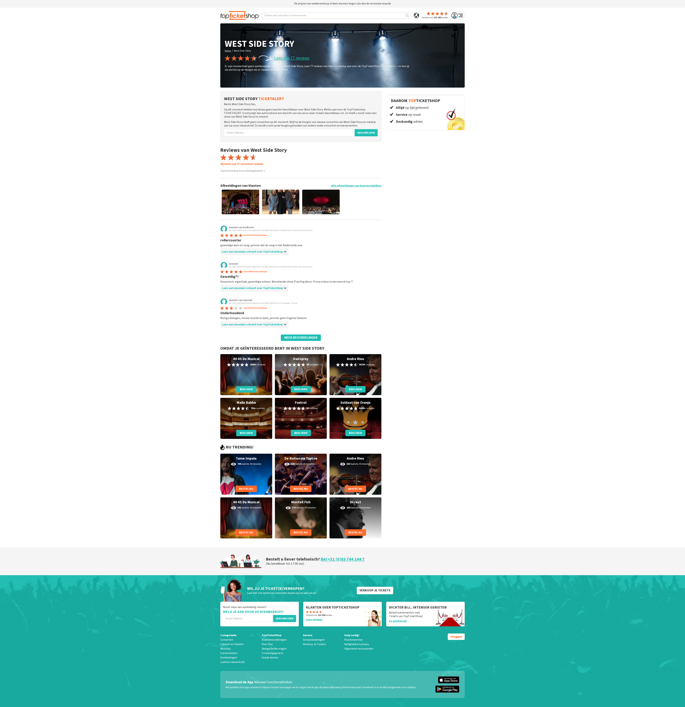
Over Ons (267, 644)
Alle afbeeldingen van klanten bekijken (356, 185)
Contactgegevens (272, 653)
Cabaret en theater (232, 644)
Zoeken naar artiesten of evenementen (285, 15)
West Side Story (242, 51)
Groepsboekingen (314, 640)
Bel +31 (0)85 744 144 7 (343, 559)
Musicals (225, 649)
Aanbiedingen (228, 658)
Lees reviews (314, 619)
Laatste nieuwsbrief (232, 662)
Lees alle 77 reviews (291, 58)
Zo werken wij (398, 621)
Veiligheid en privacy (356, 644)
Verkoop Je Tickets (314, 644)
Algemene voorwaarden (358, 649)
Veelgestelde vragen (274, 649)
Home (228, 51)
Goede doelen (270, 658)
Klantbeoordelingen (274, 640)
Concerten (226, 640)
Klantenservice (353, 640)
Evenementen (228, 653)
